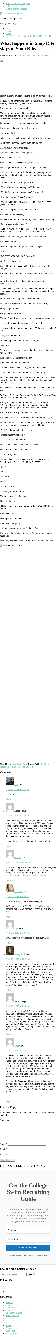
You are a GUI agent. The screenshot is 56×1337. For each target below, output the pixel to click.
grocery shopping (8, 767)
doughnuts (45, 764)
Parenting (10, 1318)
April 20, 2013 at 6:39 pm (17, 933)
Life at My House (14, 1313)
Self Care (10, 1320)
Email (3, 1149)
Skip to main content (15, 6)
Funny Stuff (11, 1307)
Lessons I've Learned (15, 1310)
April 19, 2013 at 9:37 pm (17, 815)
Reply (8, 799)
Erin (16, 784)
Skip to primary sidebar (16, 8)
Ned (16, 928)
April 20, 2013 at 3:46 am (17, 896)
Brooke (17, 857)
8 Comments (43, 55)
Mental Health (12, 1315)
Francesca (18, 891)
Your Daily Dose (19, 764)
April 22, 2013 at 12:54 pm (18, 959)
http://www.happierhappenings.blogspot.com (26, 875)
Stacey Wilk (19, 954)
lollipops (21, 767)
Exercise (9, 1302)
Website (3, 1154)
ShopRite (30, 767)
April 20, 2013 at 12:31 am (18, 862)
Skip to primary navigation (18, 3)
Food (8, 1305)
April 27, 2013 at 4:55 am (17, 1050)
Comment (5, 1120)
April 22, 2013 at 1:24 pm (17, 1006)
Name (3, 1144)
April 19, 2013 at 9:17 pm (17, 789)
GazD (17, 1046)
